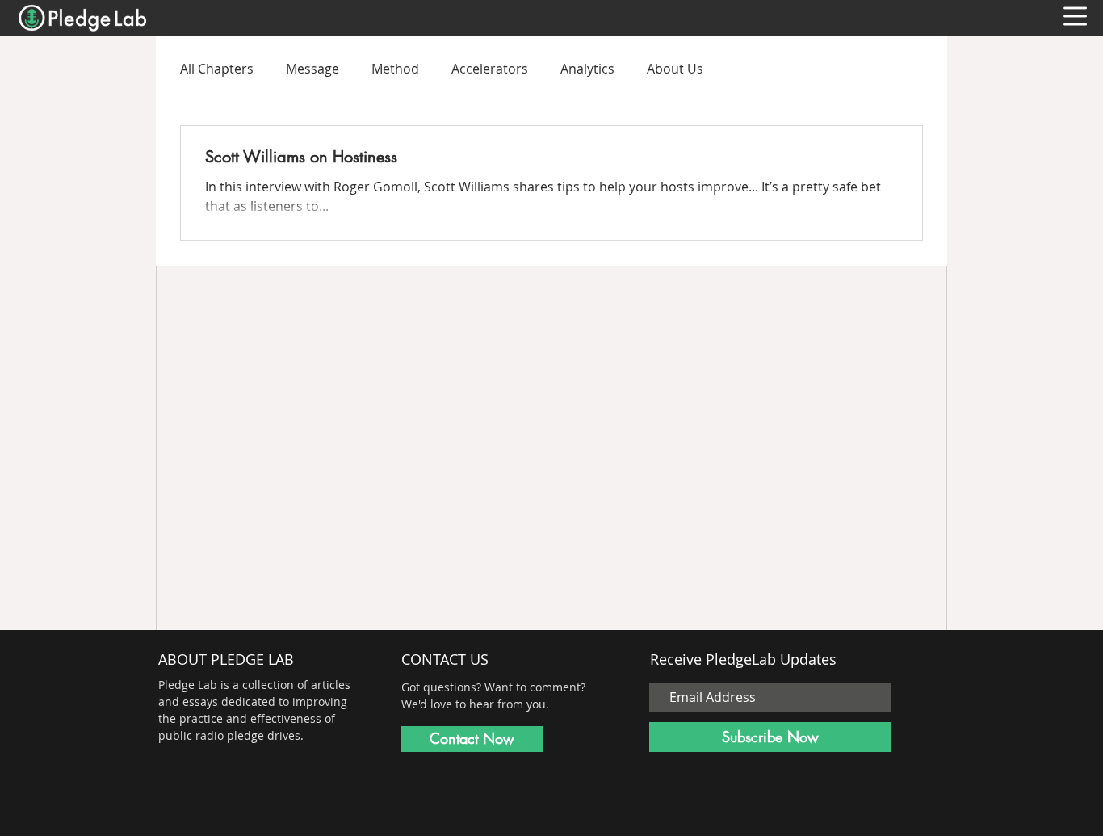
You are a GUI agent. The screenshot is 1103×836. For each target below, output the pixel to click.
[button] (1075, 16)
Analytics (587, 69)
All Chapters (217, 69)
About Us (675, 69)
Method (395, 69)
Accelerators (489, 69)
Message (312, 69)
